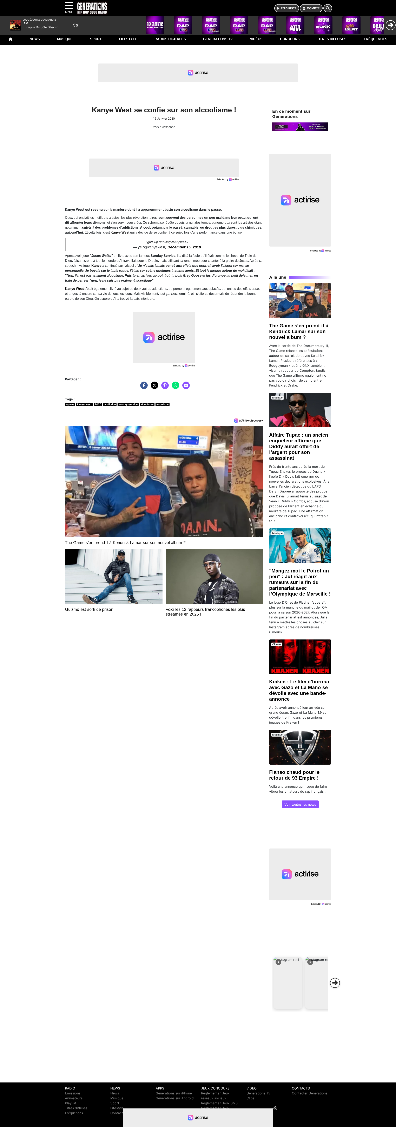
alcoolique (162, 404)
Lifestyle (128, 39)
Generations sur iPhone (174, 1093)
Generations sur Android (175, 1098)
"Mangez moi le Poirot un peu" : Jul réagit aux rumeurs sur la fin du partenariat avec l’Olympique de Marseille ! (300, 582)
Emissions (72, 1093)
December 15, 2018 (184, 247)
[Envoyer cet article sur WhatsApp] (174, 387)
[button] (287, 983)
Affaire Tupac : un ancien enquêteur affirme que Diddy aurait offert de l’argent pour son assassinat (298, 446)
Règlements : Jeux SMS (219, 1103)
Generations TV (218, 39)
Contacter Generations (309, 1093)
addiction (110, 404)
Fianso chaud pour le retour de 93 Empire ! (294, 775)
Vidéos (256, 39)
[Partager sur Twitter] (153, 387)
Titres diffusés (331, 39)
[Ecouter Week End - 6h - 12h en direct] (300, 126)
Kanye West (74, 288)
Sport (96, 39)
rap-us (70, 404)
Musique (65, 39)
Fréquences (375, 39)
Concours (290, 39)
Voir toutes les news (300, 804)
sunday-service (128, 404)
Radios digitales (170, 39)
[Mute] (75, 25)
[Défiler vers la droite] (335, 983)
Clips (250, 1098)
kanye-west (84, 404)
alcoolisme (147, 404)
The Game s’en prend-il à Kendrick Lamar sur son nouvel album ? (298, 331)
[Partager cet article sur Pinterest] (164, 387)
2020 (98, 404)
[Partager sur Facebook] (143, 387)
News (35, 39)
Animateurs (73, 1098)
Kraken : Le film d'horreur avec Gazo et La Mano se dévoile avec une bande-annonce (299, 690)
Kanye (96, 265)
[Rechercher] (327, 8)
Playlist (70, 1103)
